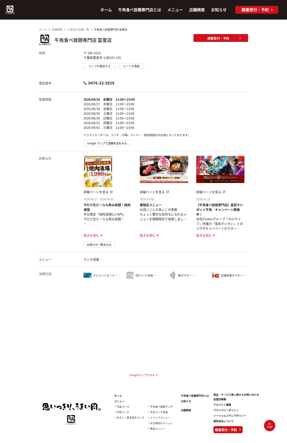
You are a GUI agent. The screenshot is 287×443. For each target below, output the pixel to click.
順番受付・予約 (218, 38)
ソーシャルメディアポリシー (229, 415)
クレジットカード (104, 275)
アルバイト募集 (222, 404)
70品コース (123, 406)
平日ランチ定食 (159, 412)
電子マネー (185, 275)
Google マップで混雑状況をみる (107, 143)
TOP (269, 427)
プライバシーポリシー (226, 410)
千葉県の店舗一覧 (78, 29)
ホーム (106, 10)
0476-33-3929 (101, 83)
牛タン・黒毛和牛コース (130, 417)
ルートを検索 (131, 66)
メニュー (175, 10)
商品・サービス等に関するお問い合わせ (236, 394)
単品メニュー (157, 428)
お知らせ (219, 10)
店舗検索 (197, 10)
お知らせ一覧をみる (99, 244)
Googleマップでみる (142, 375)
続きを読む (91, 235)
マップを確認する (100, 66)
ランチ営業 (91, 259)
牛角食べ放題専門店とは (139, 10)
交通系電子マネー (232, 275)
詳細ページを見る (96, 191)
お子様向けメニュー (161, 423)
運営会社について (223, 421)
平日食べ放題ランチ (161, 406)
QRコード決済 (144, 275)
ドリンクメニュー (160, 417)
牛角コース (123, 412)
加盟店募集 (219, 399)
